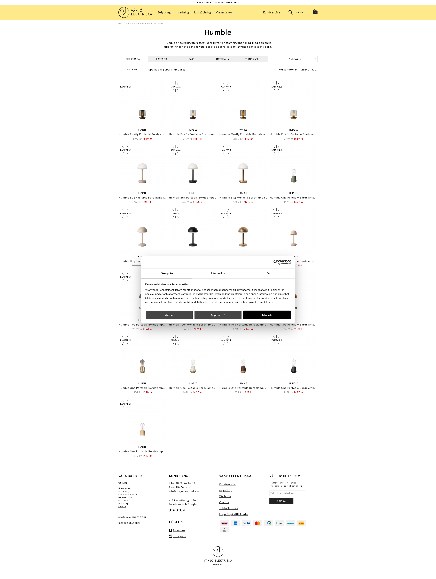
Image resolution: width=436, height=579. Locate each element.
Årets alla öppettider (132, 517)
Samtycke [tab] (167, 273)
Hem (120, 23)
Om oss (224, 502)
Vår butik (225, 496)
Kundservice (271, 12)
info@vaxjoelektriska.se (184, 491)
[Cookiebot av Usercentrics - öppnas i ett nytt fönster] (276, 262)
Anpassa (216, 315)
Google (192, 504)
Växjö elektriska (235, 476)
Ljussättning (202, 12)
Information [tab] (218, 273)
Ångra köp (225, 490)
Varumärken (224, 12)
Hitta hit (122, 507)
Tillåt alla (267, 315)
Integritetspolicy (129, 523)
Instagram (179, 536)
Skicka (281, 501)
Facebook (175, 504)
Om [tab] (269, 273)
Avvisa (169, 315)
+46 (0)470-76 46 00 (127, 494)
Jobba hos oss (228, 508)
